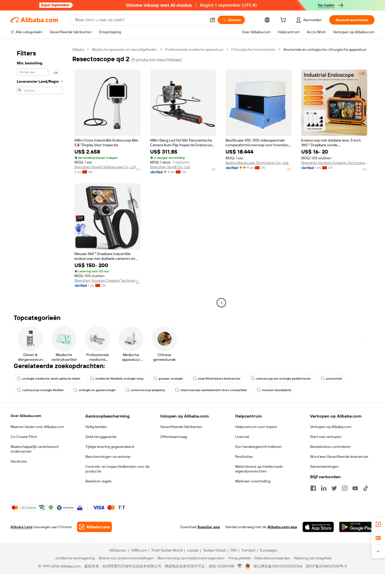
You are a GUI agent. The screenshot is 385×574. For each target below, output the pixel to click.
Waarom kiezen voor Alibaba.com (37, 427)
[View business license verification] (239, 566)
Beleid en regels (98, 481)
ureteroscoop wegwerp (148, 390)
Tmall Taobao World (167, 550)
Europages (268, 550)
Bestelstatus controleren (330, 446)
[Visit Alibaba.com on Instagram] (345, 488)
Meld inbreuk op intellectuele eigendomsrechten (259, 468)
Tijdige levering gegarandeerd (109, 446)
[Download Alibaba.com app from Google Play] (357, 527)
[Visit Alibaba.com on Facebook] (313, 488)
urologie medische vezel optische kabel (51, 378)
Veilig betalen (96, 427)
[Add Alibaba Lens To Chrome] (94, 527)
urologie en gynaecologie (97, 390)
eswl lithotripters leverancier (219, 378)
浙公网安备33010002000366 (278, 566)
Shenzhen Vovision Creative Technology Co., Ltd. (334, 163)
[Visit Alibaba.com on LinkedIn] (324, 488)
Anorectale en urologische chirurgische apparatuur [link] (325, 49)
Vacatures (18, 461)
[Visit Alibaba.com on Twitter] (334, 488)
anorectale (334, 378)
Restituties (244, 456)
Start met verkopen (326, 437)
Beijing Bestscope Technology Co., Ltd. (257, 163)
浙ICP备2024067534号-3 (326, 566)
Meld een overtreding (252, 481)
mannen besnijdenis (276, 390)
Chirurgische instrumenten (253, 49)
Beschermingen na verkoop (107, 456)
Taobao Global (214, 550)
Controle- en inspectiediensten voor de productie (117, 468)
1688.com (139, 550)
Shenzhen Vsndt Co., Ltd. (170, 167)
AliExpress (117, 550)
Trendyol (248, 550)
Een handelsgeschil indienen (258, 446)
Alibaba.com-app (282, 527)
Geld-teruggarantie (101, 437)
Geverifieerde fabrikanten (181, 427)
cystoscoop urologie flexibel (42, 390)
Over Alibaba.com (25, 416)
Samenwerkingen (324, 466)
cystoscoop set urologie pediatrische (283, 378)
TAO (233, 550)
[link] (378, 524)
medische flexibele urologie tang (119, 378)
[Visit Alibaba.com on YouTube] (355, 488)
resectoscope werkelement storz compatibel (213, 390)
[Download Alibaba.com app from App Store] (318, 527)
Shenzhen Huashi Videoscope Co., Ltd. (105, 167)
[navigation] (40, 176)
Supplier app (208, 527)
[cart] (284, 21)
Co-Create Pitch (23, 437)
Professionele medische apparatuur (194, 49)
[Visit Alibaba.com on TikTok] (365, 488)
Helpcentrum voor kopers (256, 427)
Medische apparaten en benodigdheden (124, 49)
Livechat (242, 437)
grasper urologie (170, 378)
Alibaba (78, 49)
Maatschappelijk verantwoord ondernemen (34, 448)
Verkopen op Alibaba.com (330, 427)
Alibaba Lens (21, 527)
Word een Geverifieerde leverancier (339, 456)
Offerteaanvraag (173, 437)
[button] (212, 20)
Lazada (192, 550)
